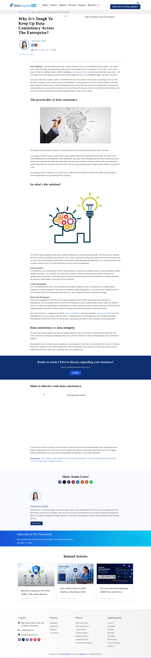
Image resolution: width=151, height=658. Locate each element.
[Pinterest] (38, 639)
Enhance (63, 5)
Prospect (82, 5)
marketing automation (80, 72)
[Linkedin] (27, 639)
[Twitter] (32, 45)
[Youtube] (35, 639)
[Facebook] (19, 639)
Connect (53, 5)
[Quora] (36, 45)
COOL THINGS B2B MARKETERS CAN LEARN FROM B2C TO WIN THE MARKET (73, 458)
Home (45, 5)
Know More (36, 523)
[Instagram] (31, 639)
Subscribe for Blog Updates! (125, 7)
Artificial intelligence (72, 313)
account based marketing (105, 313)
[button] (137, 2)
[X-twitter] (23, 639)
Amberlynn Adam (38, 41)
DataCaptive (21, 12)
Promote (72, 5)
